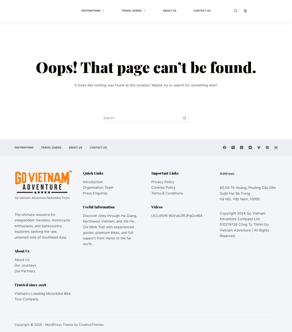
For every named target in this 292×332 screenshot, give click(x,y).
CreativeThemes (91, 325)
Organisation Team (98, 187)
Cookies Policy (163, 187)
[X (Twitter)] (233, 147)
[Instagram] (241, 147)
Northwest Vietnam (98, 221)
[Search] (235, 10)
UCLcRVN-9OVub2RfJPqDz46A (176, 215)
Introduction (93, 182)
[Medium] (275, 147)
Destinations (90, 10)
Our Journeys (25, 265)
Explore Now (265, 10)
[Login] (245, 10)
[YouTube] (250, 147)
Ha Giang (128, 215)
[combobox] (142, 118)
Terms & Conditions (167, 193)
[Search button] (185, 118)
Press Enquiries (95, 193)
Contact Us (202, 10)
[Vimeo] (258, 147)
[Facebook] (224, 147)
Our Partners (25, 271)
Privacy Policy (162, 182)
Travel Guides (131, 10)
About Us (169, 10)
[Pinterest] (267, 147)
